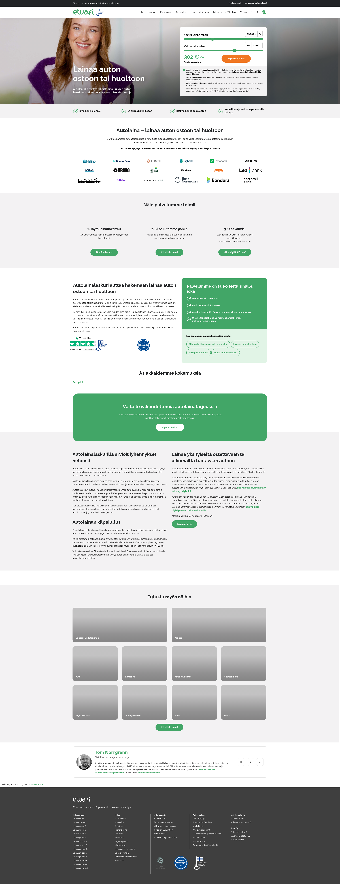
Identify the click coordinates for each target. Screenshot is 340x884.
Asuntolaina (181, 12)
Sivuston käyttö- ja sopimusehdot (207, 834)
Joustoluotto (120, 818)
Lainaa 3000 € (79, 830)
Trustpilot (78, 382)
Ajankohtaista (198, 826)
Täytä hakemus (104, 252)
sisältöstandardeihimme (149, 772)
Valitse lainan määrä (196, 34)
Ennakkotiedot (199, 837)
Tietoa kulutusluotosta (225, 352)
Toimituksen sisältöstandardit (205, 845)
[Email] (241, 762)
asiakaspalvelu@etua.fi (256, 3)
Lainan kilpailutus (148, 12)
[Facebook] (250, 762)
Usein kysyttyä (199, 818)
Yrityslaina (232, 12)
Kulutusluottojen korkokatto (165, 837)
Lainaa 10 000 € (80, 841)
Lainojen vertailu (122, 853)
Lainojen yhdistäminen (199, 12)
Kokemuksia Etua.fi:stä (202, 822)
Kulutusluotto (166, 12)
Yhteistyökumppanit (201, 830)
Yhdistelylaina (121, 845)
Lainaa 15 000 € (80, 845)
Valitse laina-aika (194, 46)
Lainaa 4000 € (79, 834)
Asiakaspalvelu (237, 818)
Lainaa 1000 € (79, 822)
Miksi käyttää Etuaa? (235, 252)
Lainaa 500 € (79, 818)
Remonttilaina (121, 830)
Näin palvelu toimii (198, 352)
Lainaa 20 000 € (80, 849)
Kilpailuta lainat (236, 58)
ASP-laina (119, 837)
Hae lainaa (119, 860)
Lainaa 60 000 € (80, 868)
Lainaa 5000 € (79, 837)
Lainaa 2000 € (79, 826)
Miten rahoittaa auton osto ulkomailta (208, 344)
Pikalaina (119, 834)
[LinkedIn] (260, 762)
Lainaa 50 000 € (80, 864)
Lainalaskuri (218, 12)
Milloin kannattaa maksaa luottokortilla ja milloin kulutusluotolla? (165, 830)
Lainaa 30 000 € (80, 857)
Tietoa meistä (246, 12)
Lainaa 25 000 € (80, 853)
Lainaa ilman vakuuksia (125, 849)
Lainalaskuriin (184, 524)
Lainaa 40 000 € (80, 860)
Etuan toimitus (37, 784)
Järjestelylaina (121, 841)
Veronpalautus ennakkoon (126, 857)
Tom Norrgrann (111, 752)
